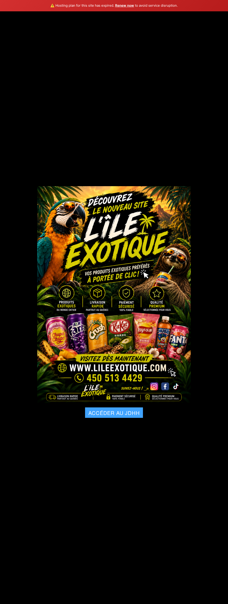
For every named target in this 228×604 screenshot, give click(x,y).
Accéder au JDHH (114, 413)
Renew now (124, 5)
